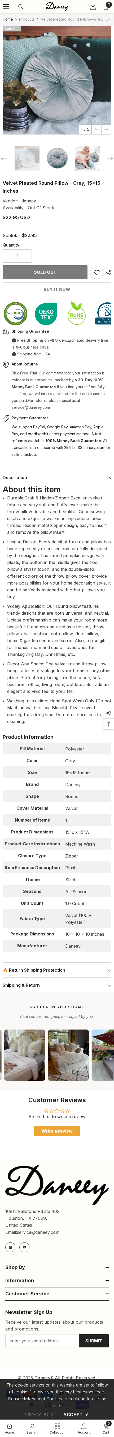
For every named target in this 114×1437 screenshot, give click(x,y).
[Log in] (93, 7)
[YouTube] (24, 1247)
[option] (57, 80)
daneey (28, 200)
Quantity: (11, 245)
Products (27, 19)
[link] (32, 1428)
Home (8, 19)
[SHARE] (107, 272)
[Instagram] (10, 1247)
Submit (93, 1340)
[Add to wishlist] (96, 272)
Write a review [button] (57, 1131)
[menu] (6, 6)
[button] (96, 129)
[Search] (21, 7)
